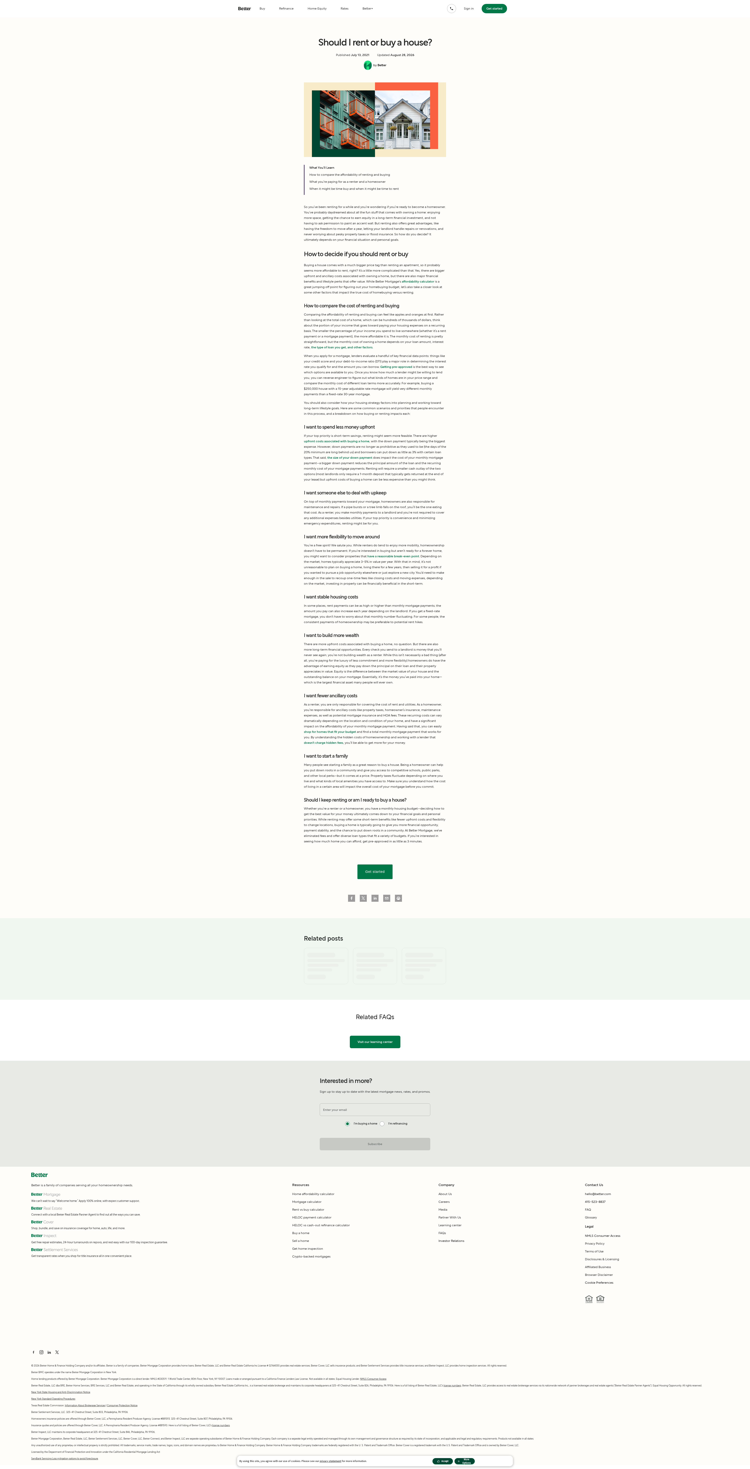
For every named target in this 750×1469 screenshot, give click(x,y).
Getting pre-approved (396, 366)
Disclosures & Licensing (602, 1259)
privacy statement (330, 1461)
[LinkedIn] (49, 1352)
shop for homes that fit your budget (330, 731)
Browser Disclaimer (599, 1274)
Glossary (591, 1217)
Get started (494, 8)
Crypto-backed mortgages (311, 1256)
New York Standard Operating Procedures (53, 1399)
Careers (444, 1201)
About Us (445, 1194)
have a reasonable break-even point (393, 556)
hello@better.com (598, 1194)
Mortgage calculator (306, 1201)
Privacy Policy (594, 1243)
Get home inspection (307, 1248)
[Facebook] (33, 1352)
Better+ (367, 8)
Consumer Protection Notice (122, 1405)
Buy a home (300, 1233)
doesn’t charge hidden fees (323, 742)
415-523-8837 (595, 1201)
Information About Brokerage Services (85, 1405)
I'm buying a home (365, 1123)
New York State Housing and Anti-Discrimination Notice (60, 1392)
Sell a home (300, 1240)
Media (442, 1209)
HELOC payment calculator (311, 1217)
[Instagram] (41, 1352)
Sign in (469, 8)
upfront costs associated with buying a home (336, 441)
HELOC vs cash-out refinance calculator (321, 1225)
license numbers (452, 1385)
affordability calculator (418, 281)
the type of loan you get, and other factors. (342, 347)
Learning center (450, 1225)
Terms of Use (594, 1251)
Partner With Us (449, 1217)
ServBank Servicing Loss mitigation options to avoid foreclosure (64, 1458)
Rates (344, 8)
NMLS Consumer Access (602, 1235)
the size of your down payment (349, 457)
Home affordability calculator (313, 1194)
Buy (262, 8)
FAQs (442, 1233)
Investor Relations (451, 1240)
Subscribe (375, 1144)
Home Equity (317, 8)
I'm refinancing (397, 1123)
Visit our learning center (375, 1042)
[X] (57, 1352)
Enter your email (335, 1109)
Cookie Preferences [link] (599, 1282)
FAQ (588, 1209)
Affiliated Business (598, 1267)
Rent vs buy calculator (308, 1209)
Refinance (286, 8)
